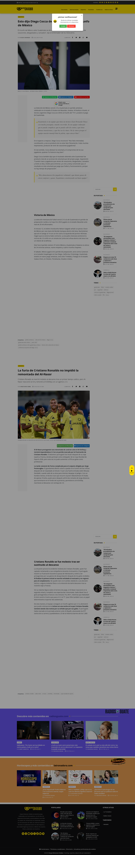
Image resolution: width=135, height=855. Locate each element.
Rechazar (71, 26)
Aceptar (63, 26)
